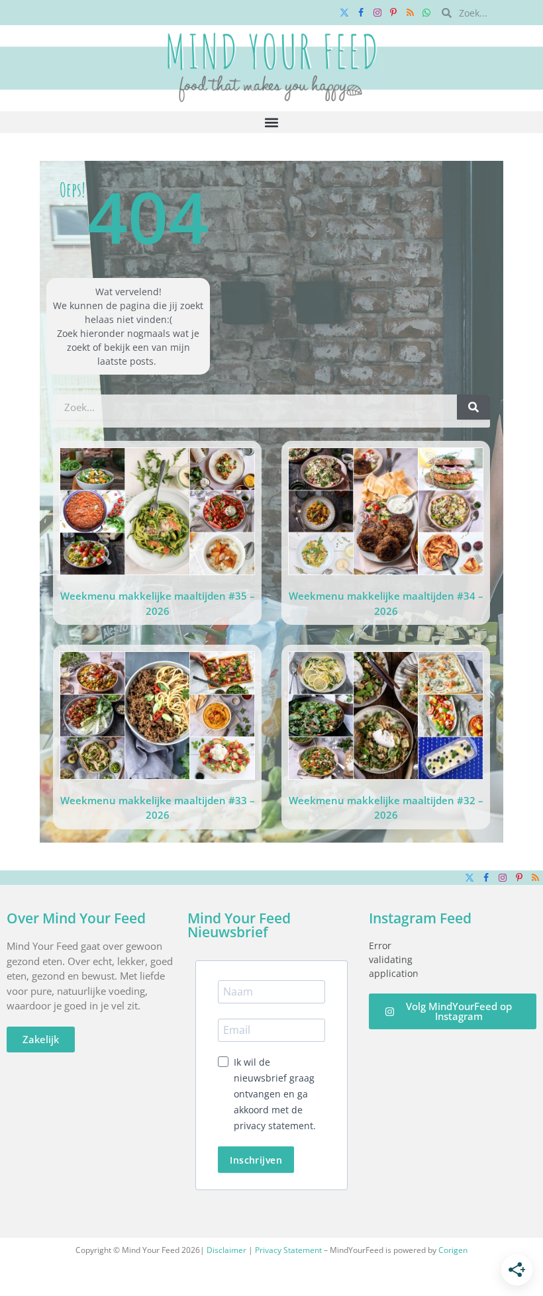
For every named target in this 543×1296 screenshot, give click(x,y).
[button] (272, 122)
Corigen (453, 1250)
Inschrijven (256, 1160)
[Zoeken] (473, 407)
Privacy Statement (288, 1250)
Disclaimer (226, 1250)
